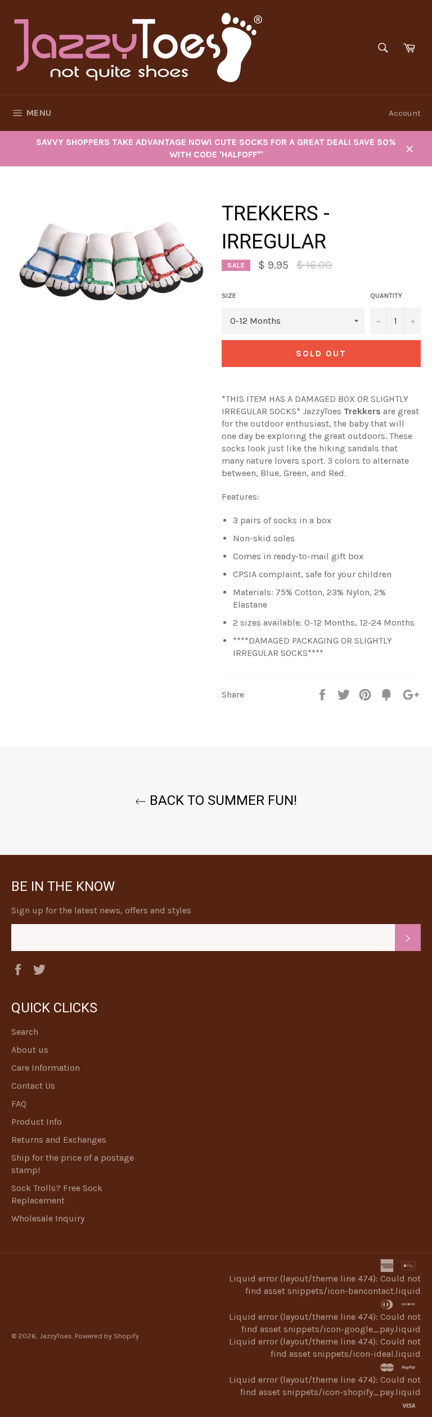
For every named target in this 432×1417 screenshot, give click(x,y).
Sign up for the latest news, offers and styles (101, 910)
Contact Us (33, 1085)
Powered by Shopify (107, 1336)
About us (29, 1049)
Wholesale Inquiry (47, 1218)
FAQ (18, 1103)
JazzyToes (55, 1336)
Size (229, 296)
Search (24, 1031)
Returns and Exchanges (58, 1139)
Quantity (386, 296)
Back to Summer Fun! (221, 800)
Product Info (36, 1121)
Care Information (45, 1067)
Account (405, 113)
